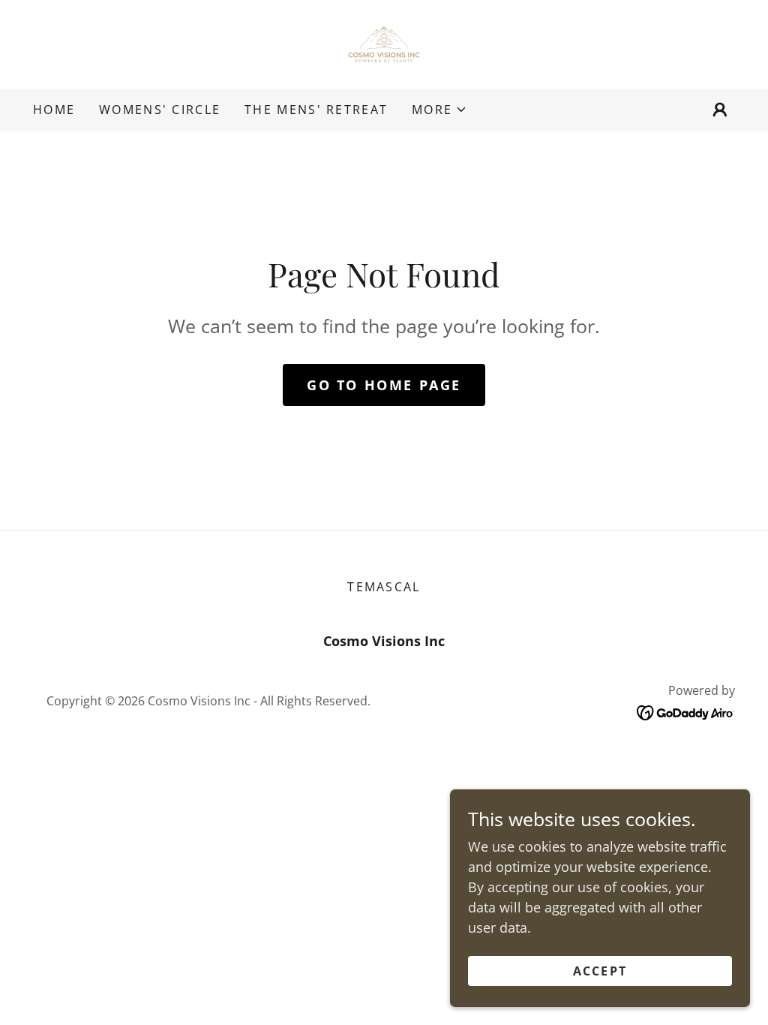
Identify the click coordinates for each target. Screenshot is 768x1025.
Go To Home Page (384, 385)
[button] (439, 110)
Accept (600, 971)
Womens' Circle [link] (159, 109)
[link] (383, 43)
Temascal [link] (383, 587)
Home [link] (54, 109)
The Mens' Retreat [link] (316, 109)
